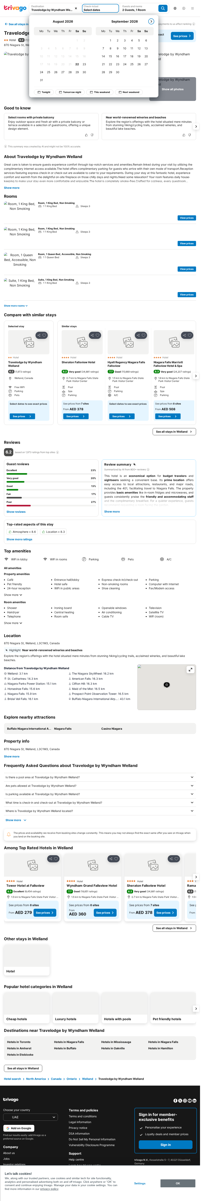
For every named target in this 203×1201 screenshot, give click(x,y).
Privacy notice (78, 1127)
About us (9, 1153)
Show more (11, 187)
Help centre (76, 1159)
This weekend (102, 92)
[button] (55, 8)
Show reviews (16, 511)
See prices (180, 36)
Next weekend (131, 92)
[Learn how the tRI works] (57, 452)
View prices (187, 217)
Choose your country (16, 1110)
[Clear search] (75, 8)
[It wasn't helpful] (92, 135)
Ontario (72, 1078)
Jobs (6, 1158)
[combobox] (55, 8)
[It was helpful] (86, 135)
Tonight (46, 92)
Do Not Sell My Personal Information (92, 1139)
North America (36, 1078)
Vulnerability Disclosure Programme (92, 1145)
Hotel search (12, 1078)
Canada (56, 1078)
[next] (151, 21)
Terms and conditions (83, 1116)
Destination (37, 6)
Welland (87, 1078)
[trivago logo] (15, 8)
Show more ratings (19, 539)
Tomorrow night (72, 92)
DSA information (79, 1133)
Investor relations (14, 1164)
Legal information (80, 1122)
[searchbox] (55, 10)
